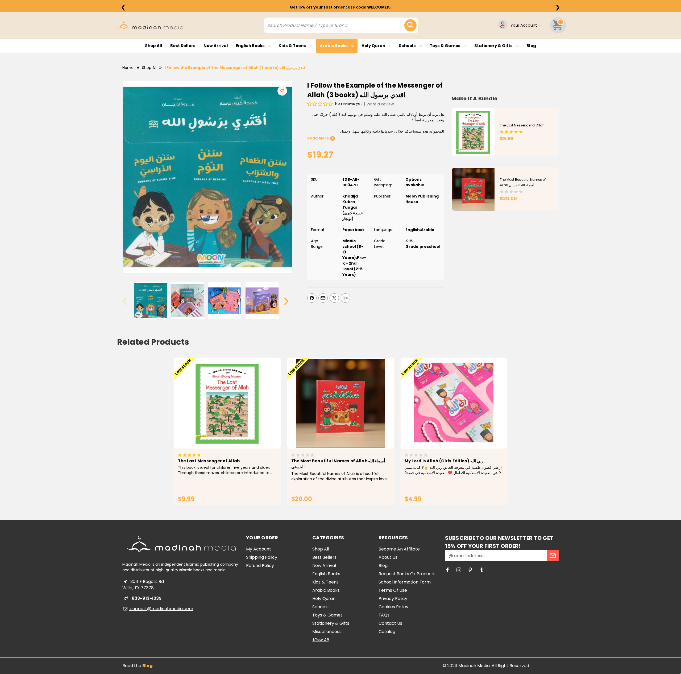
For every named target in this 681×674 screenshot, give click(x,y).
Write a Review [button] (380, 104)
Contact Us (390, 623)
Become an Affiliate (399, 549)
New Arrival (216, 45)
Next (286, 301)
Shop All (153, 45)
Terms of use (393, 590)
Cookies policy (393, 607)
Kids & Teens (293, 45)
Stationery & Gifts (493, 45)
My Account (258, 549)
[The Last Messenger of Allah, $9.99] (227, 403)
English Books (250, 45)
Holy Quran (374, 45)
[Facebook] (312, 298)
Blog (531, 45)
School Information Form (405, 582)
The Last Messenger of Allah (522, 125)
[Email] (323, 298)
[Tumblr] (481, 570)
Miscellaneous (327, 631)
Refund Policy (260, 565)
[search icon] (410, 25)
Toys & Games (445, 45)
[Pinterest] (345, 298)
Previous (127, 301)
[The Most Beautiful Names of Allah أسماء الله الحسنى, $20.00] (340, 403)
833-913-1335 (146, 598)
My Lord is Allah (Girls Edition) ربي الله (444, 461)
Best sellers (183, 45)
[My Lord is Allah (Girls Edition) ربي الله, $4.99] (453, 403)
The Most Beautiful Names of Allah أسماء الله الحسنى (338, 464)
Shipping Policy (261, 557)
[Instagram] (458, 570)
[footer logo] (181, 544)
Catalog (387, 631)
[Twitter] (334, 298)
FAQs (384, 615)
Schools (408, 45)
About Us (388, 557)
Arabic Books (334, 45)
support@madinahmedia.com (161, 609)
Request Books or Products (407, 574)
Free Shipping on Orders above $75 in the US (340, 7)
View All (320, 640)
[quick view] (219, 412)
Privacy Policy (393, 598)
